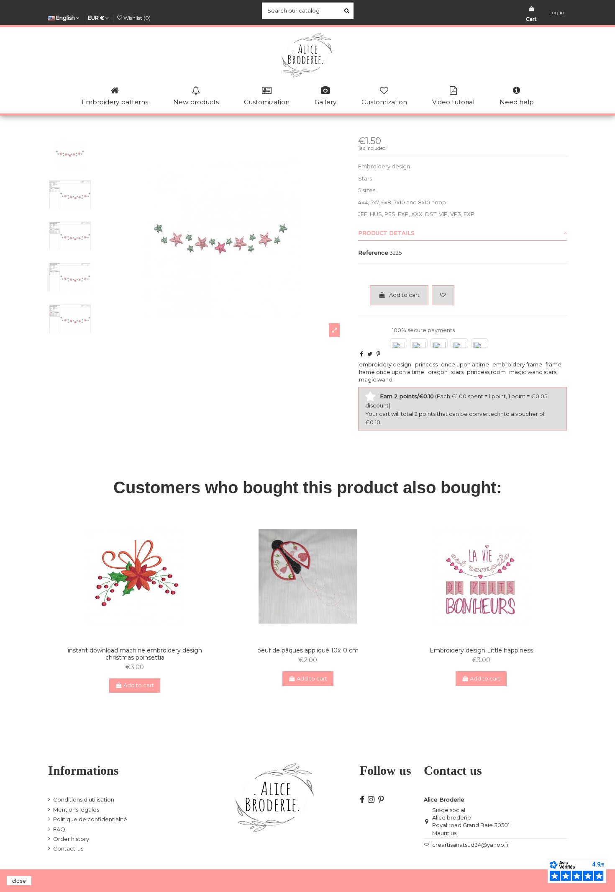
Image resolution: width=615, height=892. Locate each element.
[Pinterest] (378, 354)
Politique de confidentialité (90, 819)
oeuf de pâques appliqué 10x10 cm (308, 650)
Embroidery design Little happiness (481, 650)
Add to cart (404, 294)
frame (553, 364)
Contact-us (68, 848)
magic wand (375, 379)
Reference (373, 252)
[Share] (361, 354)
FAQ (59, 829)
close (19, 880)
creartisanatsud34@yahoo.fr (470, 844)
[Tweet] (369, 354)
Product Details (386, 232)
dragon (438, 372)
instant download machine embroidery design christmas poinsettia (135, 654)
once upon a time (465, 364)
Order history (71, 838)
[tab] (462, 233)
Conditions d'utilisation (83, 799)
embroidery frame (517, 364)
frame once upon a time (391, 372)
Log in (556, 12)
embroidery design (385, 364)
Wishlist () (136, 18)
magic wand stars (532, 372)
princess (426, 364)
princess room (486, 372)
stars (457, 372)
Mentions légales (76, 809)
